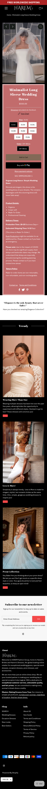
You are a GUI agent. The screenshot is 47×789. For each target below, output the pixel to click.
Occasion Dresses (9, 718)
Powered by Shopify (10, 773)
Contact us (13, 285)
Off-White (23, 149)
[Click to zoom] (40, 26)
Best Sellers (6, 726)
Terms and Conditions (27, 285)
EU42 (32, 131)
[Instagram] (23, 634)
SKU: (16, 176)
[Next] (12, 26)
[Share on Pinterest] (27, 290)
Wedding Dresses (9, 715)
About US (27, 711)
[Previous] (6, 26)
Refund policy (28, 736)
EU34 (23, 125)
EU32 (13, 125)
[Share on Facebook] (19, 290)
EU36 (32, 125)
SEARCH (5, 711)
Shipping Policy (29, 722)
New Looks (6, 722)
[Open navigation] (6, 8)
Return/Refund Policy (31, 726)
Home (9, 15)
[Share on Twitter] (23, 290)
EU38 (13, 131)
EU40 (23, 131)
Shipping (14, 110)
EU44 (18, 137)
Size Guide (27, 715)
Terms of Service (30, 729)
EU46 (28, 137)
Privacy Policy (28, 733)
